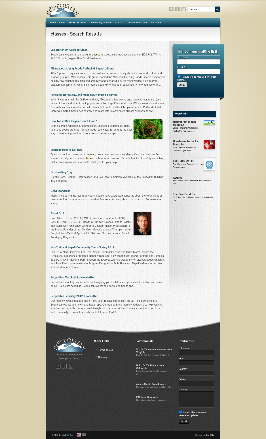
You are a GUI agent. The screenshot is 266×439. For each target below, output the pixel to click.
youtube (184, 9)
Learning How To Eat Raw (66, 150)
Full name (182, 57)
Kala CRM (210, 434)
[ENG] (79, 434)
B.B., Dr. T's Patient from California (150, 367)
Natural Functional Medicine (184, 123)
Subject (183, 379)
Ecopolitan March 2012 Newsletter (73, 277)
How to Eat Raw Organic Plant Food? (74, 121)
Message (183, 389)
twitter (171, 9)
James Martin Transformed (151, 384)
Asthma (177, 177)
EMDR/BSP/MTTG (183, 161)
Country (183, 368)
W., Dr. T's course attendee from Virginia (154, 351)
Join (182, 84)
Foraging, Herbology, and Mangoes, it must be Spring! (84, 95)
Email (181, 67)
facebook (177, 9)
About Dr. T (57, 213)
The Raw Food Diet (185, 194)
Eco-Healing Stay (61, 172)
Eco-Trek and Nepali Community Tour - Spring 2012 (82, 247)
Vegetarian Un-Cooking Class (69, 50)
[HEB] (84, 434)
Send (184, 421)
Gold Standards (60, 191)
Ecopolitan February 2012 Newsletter (74, 296)
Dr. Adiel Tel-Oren (66, 434)
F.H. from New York (147, 397)
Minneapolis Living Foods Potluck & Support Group (82, 68)
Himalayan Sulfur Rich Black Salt (186, 142)
